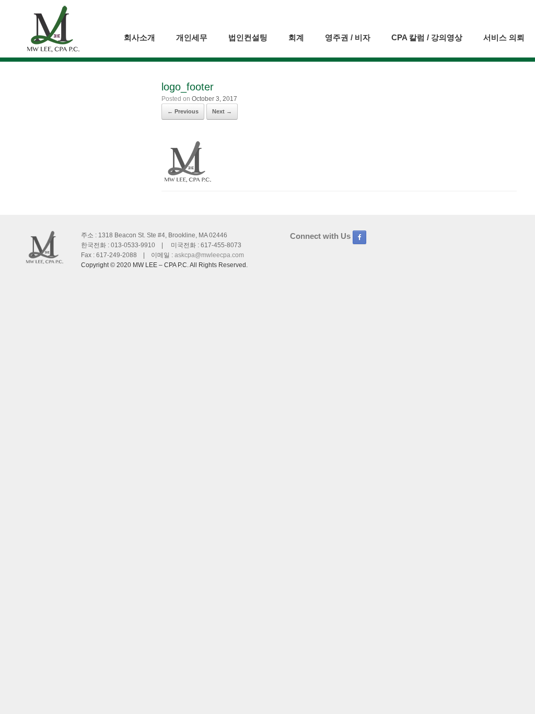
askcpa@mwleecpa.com (209, 255)
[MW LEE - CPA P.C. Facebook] (359, 237)
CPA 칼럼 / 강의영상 (426, 37)
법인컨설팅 (248, 37)
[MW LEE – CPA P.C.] (53, 28)
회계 (296, 37)
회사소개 (139, 37)
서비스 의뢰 (504, 37)
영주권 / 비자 (347, 37)
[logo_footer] (187, 180)
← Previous (183, 111)
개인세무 (191, 37)
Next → (222, 111)
